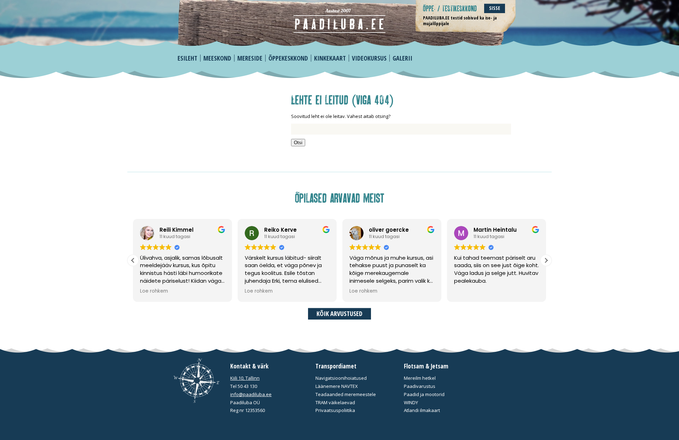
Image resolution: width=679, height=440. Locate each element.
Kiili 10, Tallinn (245, 378)
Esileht (187, 58)
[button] (546, 260)
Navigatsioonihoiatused (341, 378)
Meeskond (217, 58)
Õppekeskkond (288, 58)
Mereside (249, 58)
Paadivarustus (419, 386)
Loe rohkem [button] (154, 291)
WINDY (411, 402)
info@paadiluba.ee (251, 394)
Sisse (494, 8)
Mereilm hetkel (420, 378)
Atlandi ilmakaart (422, 410)
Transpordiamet (335, 366)
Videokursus (369, 58)
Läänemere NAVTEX (336, 386)
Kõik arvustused (339, 313)
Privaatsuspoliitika (335, 410)
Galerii (402, 58)
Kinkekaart (330, 58)
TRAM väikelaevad (335, 402)
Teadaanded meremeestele (345, 394)
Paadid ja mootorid (424, 394)
